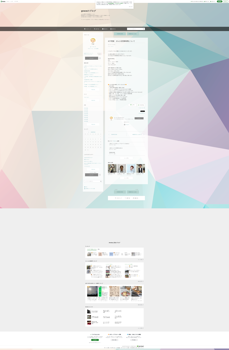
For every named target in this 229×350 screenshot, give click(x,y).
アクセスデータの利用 (125, 347)
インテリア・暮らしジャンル (91, 249)
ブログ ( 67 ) (86, 97)
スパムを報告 (107, 347)
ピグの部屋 (96, 48)
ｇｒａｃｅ (93, 46)
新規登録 (219, 1)
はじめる (95, 339)
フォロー (139, 118)
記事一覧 (97, 28)
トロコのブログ (87, 166)
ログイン (225, 1)
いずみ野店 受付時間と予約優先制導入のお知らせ (93, 77)
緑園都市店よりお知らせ (133, 33)
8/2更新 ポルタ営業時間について (90, 86)
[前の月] (89, 132)
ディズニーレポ (89, 264)
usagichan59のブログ (88, 157)
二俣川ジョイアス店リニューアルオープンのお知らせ (93, 67)
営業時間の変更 (120, 33)
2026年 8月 (93, 132)
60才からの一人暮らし (88, 161)
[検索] (143, 29)
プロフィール (90, 48)
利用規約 (118, 347)
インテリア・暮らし (109, 264)
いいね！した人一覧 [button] (141, 107)
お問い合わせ (113, 347)
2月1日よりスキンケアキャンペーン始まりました (93, 82)
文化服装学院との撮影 (88, 79)
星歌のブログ (86, 159)
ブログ (112, 46)
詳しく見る (114, 339)
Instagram (127, 124)
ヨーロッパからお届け (129, 264)
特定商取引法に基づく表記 (135, 347)
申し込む (134, 339)
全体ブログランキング (88, 53)
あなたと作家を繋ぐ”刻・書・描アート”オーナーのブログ (92, 164)
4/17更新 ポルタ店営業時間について (121, 41)
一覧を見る (93, 89)
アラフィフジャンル (88, 54)
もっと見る (126, 158)
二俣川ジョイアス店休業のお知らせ (90, 69)
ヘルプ (143, 347)
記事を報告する (142, 113)
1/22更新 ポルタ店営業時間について (91, 84)
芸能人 (99, 249)
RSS (86, 186)
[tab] (91, 249)
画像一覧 (105, 28)
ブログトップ (88, 28)
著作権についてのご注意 (90, 188)
